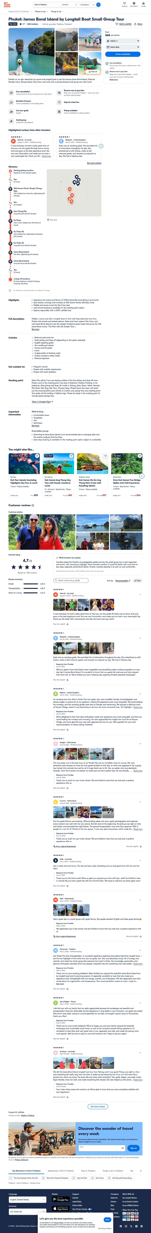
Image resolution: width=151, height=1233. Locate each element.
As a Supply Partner (129, 1198)
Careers (113, 1202)
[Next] (101, 146)
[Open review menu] (140, 594)
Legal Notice (76, 1202)
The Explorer (115, 1217)
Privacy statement (21, 1160)
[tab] (26, 1171)
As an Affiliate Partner (130, 1205)
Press (112, 1209)
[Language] (134, 3)
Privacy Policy (77, 1205)
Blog (112, 1205)
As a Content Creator (130, 1202)
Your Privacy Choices (80, 1209)
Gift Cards (114, 1213)
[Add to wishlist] (37, 456)
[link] (24, 476)
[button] (28, 24)
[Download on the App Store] (61, 1208)
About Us (114, 1198)
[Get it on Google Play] (61, 1199)
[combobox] (123, 581)
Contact (75, 1198)
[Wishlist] (124, 3)
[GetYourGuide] (7, 5)
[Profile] (143, 3)
